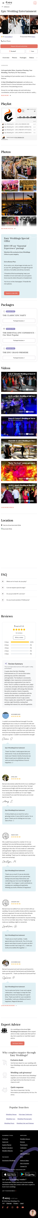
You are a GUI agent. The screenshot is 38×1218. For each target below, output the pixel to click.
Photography (24, 1145)
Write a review (19, 637)
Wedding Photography (24, 1119)
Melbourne (6, 6)
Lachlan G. (10, 926)
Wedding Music (9, 1123)
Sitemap (9, 1203)
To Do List (5, 1139)
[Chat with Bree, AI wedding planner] (33, 1213)
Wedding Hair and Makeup (25, 1123)
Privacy (15, 1203)
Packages (23, 57)
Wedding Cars (10, 1119)
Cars (21, 1150)
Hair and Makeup (25, 1153)
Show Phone (7, 41)
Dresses (22, 1142)
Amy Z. (8, 801)
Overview (5, 57)
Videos (31, 57)
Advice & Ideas (24, 1160)
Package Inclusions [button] (18, 321)
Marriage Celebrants (25, 1114)
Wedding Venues (11, 1114)
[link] (2, 1207)
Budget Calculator (7, 1148)
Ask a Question (24, 1163)
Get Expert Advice (17, 1043)
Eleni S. (8, 739)
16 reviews (8, 36)
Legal (22, 1203)
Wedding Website (7, 1150)
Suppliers (23, 1135)
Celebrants (23, 1148)
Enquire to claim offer (12, 293)
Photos (14, 57)
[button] (19, 581)
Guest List (5, 1142)
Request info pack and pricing (19, 46)
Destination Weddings (8, 1160)
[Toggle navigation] (3, 3)
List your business (8, 1191)
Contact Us (23, 1166)
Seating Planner (6, 1145)
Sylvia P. (8, 978)
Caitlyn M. (9, 862)
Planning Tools (7, 1135)
